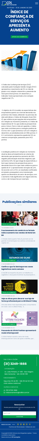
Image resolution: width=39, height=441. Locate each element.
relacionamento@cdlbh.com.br (17, 392)
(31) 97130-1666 (11, 390)
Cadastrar (19, 416)
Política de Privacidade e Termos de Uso (22, 427)
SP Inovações (16, 437)
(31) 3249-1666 (15, 364)
